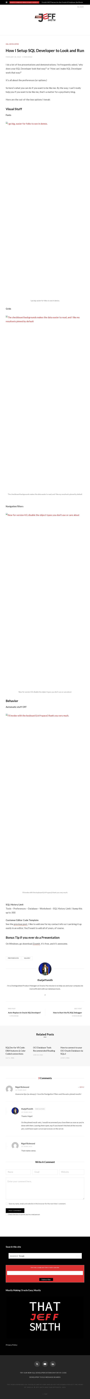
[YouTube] (45, 1364)
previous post (20, 924)
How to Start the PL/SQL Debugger (67, 1013)
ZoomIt (36, 943)
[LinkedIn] (53, 1364)
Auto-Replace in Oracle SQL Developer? (24, 1013)
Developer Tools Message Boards (44, 1377)
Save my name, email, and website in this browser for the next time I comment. (37, 1204)
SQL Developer (12, 44)
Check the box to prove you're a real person (24, 1214)
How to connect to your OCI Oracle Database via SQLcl (71, 1050)
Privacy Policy (12, 1345)
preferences (13, 958)
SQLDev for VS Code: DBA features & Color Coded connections (16, 1050)
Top (45, 1394)
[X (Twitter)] (37, 1364)
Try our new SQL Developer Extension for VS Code (43, 1373)
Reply (82, 1087)
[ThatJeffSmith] (45, 17)
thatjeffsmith (45, 980)
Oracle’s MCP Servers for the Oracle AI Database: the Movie (62, 2)
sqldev (27, 958)
